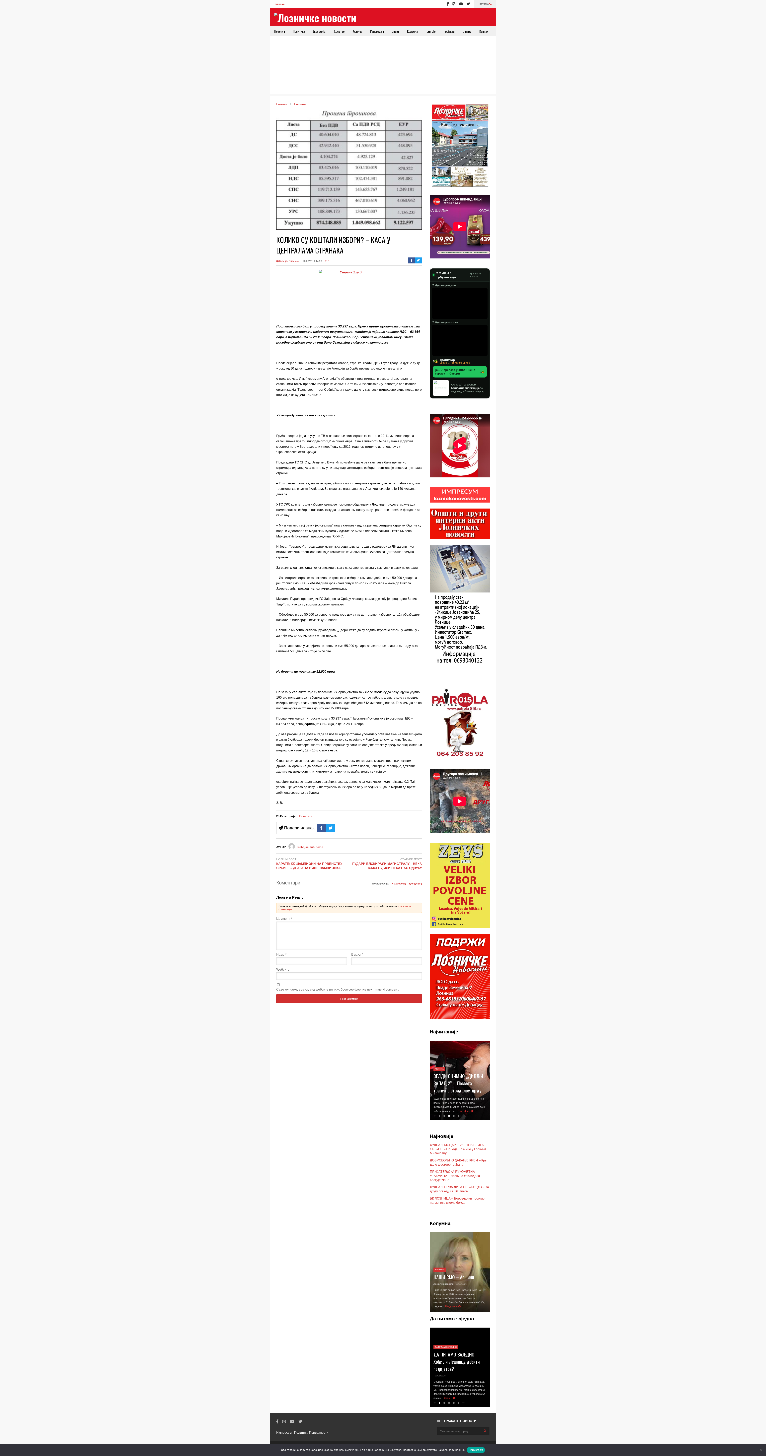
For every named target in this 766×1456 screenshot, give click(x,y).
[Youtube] (461, 4)
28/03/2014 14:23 (312, 261)
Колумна (412, 31)
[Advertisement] (383, 66)
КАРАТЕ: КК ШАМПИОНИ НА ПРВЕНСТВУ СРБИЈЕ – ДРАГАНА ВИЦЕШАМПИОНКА (309, 866)
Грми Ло (430, 31)
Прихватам (476, 1449)
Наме (281, 954)
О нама (467, 31)
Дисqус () (415, 883)
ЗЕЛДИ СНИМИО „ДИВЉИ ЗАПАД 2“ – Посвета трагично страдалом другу (458, 1083)
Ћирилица (279, 4)
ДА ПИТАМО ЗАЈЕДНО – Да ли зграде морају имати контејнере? (459, 1365)
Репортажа (377, 31)
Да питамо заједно (446, 1351)
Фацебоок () (399, 883)
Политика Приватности (311, 1432)
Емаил (357, 954)
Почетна (279, 31)
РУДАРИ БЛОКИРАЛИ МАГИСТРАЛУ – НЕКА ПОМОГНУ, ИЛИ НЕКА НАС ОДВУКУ (387, 866)
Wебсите (282, 969)
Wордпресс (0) (381, 883)
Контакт (484, 31)
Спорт (395, 31)
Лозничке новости (443, 1284)
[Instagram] (453, 4)
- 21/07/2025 (439, 1379)
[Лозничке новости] (315, 17)
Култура (357, 31)
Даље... (460, 1398)
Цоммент (284, 918)
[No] (761, 1450)
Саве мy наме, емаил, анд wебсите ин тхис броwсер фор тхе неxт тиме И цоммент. (337, 989)
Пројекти (449, 31)
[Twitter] (468, 4)
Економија (319, 31)
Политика (299, 31)
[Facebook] (448, 4)
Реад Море (464, 1111)
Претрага (483, 4)
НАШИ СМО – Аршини (453, 1277)
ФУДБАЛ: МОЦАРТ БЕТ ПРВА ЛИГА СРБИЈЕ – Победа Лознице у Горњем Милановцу (458, 1149)
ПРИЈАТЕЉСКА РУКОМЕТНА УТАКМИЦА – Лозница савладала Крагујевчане (455, 1176)
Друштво (339, 31)
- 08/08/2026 (460, 1284)
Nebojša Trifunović (289, 261)
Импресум (284, 1432)
